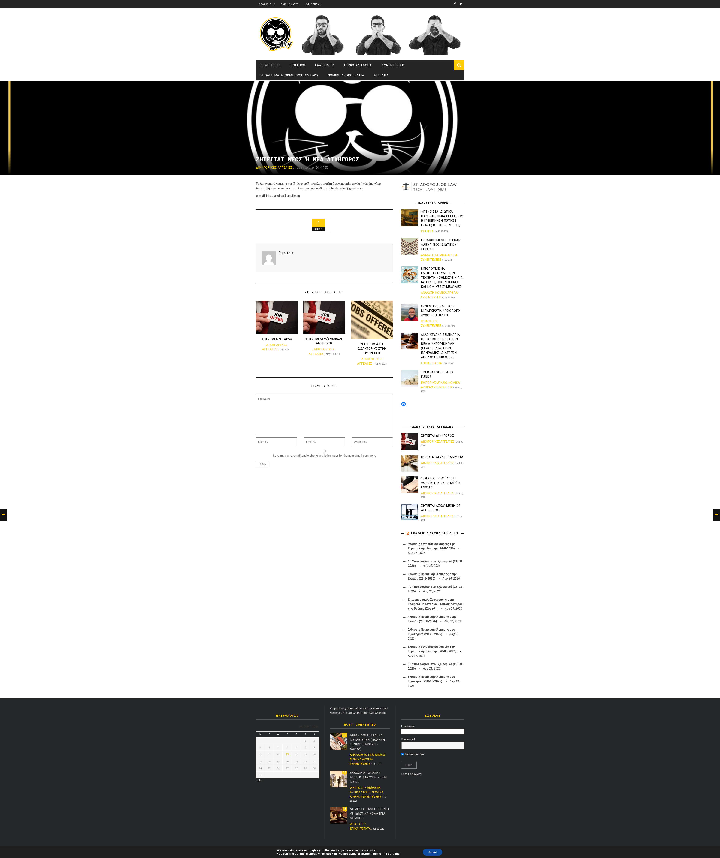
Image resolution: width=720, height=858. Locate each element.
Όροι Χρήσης (267, 4)
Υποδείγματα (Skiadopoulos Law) (289, 75)
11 (344, 772)
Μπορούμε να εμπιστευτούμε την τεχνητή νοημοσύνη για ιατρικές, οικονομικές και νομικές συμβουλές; (442, 277)
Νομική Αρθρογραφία (346, 75)
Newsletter (270, 65)
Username (408, 726)
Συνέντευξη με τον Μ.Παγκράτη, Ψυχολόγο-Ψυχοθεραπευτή (441, 310)
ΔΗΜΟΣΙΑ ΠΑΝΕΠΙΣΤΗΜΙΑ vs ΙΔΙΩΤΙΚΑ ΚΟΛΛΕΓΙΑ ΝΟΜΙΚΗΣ (370, 813)
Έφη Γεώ (321, 167)
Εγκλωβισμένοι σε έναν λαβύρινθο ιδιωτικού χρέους (440, 244)
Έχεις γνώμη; (313, 4)
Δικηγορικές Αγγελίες (274, 167)
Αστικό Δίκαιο (374, 755)
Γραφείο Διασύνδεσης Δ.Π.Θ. (435, 533)
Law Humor (324, 65)
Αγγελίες (381, 75)
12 (344, 735)
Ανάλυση (427, 255)
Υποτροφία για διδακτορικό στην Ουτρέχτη (372, 348)
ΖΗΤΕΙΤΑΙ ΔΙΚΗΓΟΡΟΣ (277, 339)
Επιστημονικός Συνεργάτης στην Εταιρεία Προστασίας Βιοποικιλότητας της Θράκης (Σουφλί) (435, 604)
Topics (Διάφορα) (358, 65)
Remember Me (414, 754)
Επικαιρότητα (431, 363)
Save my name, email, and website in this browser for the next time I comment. (324, 455)
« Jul (259, 780)
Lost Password (411, 774)
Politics (298, 65)
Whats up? (429, 321)
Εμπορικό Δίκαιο (434, 382)
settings (394, 854)
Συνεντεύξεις (393, 65)
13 (287, 754)
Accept (432, 852)
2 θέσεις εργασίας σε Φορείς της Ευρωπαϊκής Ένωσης (440, 483)
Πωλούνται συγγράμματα (442, 457)
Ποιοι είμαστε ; (290, 4)
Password (408, 739)
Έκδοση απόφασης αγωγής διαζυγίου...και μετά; (368, 777)
